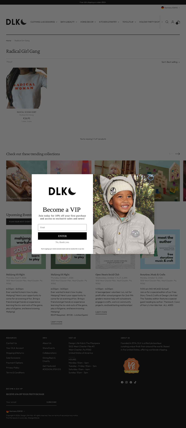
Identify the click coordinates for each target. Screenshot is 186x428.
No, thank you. (62, 242)
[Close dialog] (150, 177)
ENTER (62, 235)
